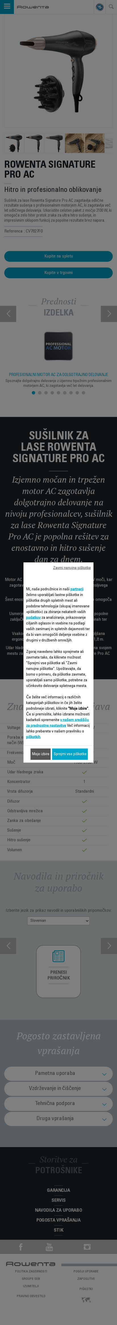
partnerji (76, 589)
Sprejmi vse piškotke (70, 754)
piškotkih (33, 737)
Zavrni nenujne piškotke (72, 568)
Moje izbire (40, 754)
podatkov (33, 618)
